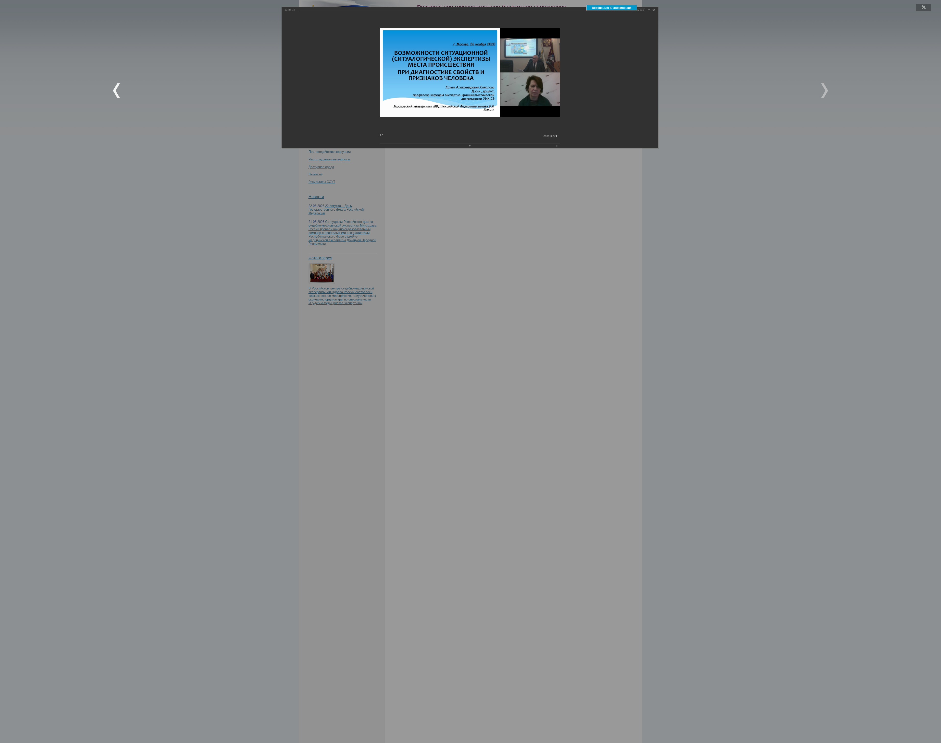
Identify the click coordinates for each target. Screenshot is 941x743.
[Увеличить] (648, 10)
